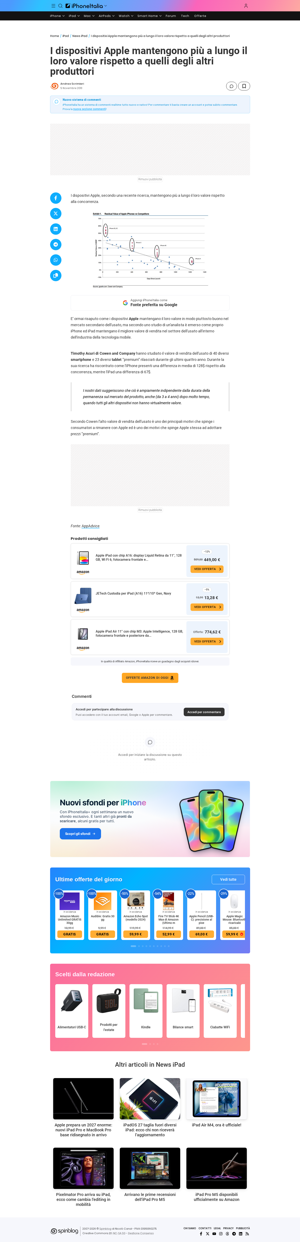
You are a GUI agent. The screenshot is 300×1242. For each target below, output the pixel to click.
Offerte (200, 16)
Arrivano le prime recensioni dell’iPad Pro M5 (150, 1197)
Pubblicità (243, 1228)
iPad (72, 16)
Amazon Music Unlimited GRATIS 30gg (69, 919)
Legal (217, 1228)
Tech (185, 16)
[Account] (246, 6)
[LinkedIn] (240, 1234)
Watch (124, 16)
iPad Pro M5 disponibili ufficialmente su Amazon (216, 1197)
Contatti (205, 1228)
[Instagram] (221, 1234)
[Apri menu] (106, 6)
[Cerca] (60, 5)
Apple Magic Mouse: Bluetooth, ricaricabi (235, 919)
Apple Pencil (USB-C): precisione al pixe (201, 919)
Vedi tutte (228, 879)
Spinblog (105, 1228)
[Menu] (53, 5)
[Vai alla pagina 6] (154, 946)
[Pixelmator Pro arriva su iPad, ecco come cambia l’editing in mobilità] (83, 1168)
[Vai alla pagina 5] (150, 946)
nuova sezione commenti (89, 109)
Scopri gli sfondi (77, 834)
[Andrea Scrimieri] (54, 86)
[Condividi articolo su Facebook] (55, 198)
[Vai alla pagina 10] (168, 946)
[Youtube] (214, 1234)
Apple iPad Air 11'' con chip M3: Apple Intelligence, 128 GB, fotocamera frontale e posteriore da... (139, 633)
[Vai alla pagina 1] (133, 946)
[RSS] (247, 1234)
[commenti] (231, 86)
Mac (87, 16)
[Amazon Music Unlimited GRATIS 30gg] (69, 901)
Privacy (228, 1228)
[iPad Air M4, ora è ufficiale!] (216, 1098)
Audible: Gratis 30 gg (102, 918)
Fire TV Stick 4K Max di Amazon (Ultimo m (168, 919)
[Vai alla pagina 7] (157, 946)
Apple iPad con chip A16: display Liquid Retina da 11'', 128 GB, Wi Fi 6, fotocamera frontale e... (139, 557)
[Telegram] (234, 1234)
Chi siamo (190, 1228)
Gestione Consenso (141, 1233)
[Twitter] (207, 1234)
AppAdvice (91, 526)
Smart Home (148, 16)
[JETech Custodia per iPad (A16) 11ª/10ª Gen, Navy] (83, 596)
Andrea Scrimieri (72, 84)
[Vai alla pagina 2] (139, 946)
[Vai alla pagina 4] (146, 946)
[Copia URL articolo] (55, 275)
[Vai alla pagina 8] (161, 946)
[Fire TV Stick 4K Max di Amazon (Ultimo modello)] (168, 901)
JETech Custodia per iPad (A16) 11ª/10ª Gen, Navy (133, 593)
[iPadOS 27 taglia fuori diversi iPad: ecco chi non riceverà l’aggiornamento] (150, 1098)
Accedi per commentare (204, 712)
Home (54, 36)
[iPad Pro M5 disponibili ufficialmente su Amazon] (216, 1168)
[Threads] (227, 1234)
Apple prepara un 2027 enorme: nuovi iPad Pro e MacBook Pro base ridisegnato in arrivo (83, 1129)
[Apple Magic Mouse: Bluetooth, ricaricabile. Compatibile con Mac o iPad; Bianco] (234, 901)
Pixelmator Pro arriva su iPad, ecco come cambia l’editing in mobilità (83, 1199)
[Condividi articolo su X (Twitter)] (55, 213)
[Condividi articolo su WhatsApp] (55, 260)
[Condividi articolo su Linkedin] (55, 229)
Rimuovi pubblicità (150, 179)
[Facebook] (201, 1234)
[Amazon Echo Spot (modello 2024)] (135, 901)
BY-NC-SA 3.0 (117, 1233)
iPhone (55, 16)
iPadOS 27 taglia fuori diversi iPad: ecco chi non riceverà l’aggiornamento (149, 1129)
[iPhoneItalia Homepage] (84, 5)
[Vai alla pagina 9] (165, 946)
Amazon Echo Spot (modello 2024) (136, 918)
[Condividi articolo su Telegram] (55, 244)
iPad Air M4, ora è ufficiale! (216, 1124)
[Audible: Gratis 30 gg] (102, 901)
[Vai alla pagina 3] (143, 946)
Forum (171, 16)
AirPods (105, 16)
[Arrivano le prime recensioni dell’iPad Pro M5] (150, 1168)
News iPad (79, 36)
